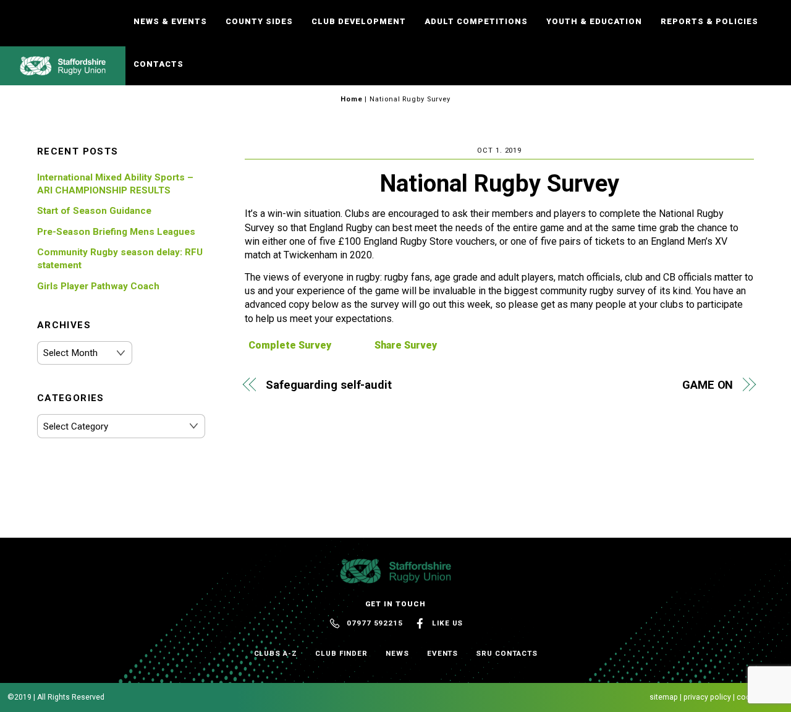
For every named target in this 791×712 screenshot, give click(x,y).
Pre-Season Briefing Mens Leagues (116, 231)
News (397, 653)
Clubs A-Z (275, 653)
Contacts (158, 64)
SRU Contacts (506, 653)
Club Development (358, 21)
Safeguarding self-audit (329, 384)
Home (352, 99)
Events (443, 653)
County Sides (259, 21)
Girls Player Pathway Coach (98, 286)
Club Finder (341, 653)
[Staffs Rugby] (63, 70)
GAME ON (707, 384)
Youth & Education (594, 21)
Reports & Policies (709, 21)
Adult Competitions (476, 21)
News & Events (170, 21)
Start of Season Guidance (94, 210)
